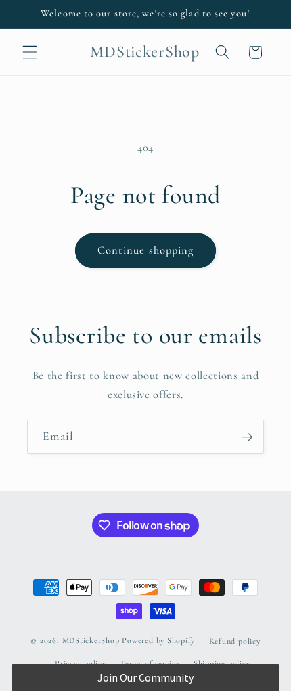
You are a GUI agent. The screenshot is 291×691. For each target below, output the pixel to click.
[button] (30, 52)
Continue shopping (145, 250)
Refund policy (235, 641)
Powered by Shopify (158, 641)
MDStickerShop (91, 641)
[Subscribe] (247, 437)
